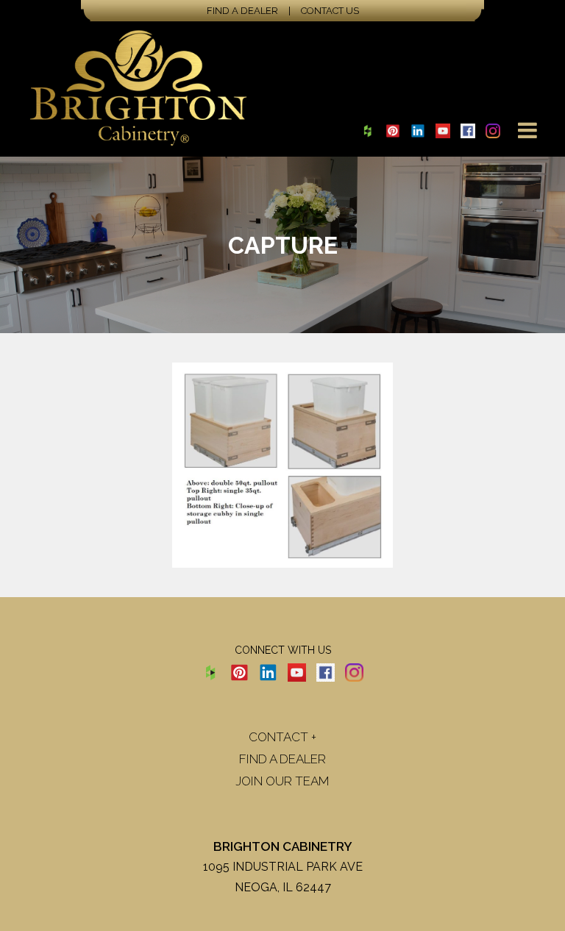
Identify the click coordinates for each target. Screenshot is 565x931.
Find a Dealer (242, 10)
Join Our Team (282, 781)
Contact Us (330, 10)
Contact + (282, 737)
